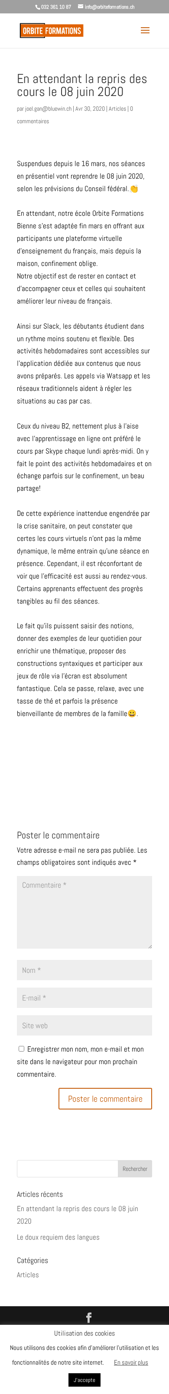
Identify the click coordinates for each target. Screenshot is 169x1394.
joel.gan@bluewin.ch (48, 108)
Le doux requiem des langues (58, 1237)
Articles (117, 108)
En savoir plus (131, 1362)
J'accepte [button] (84, 1380)
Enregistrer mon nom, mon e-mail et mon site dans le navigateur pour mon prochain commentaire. (80, 1061)
